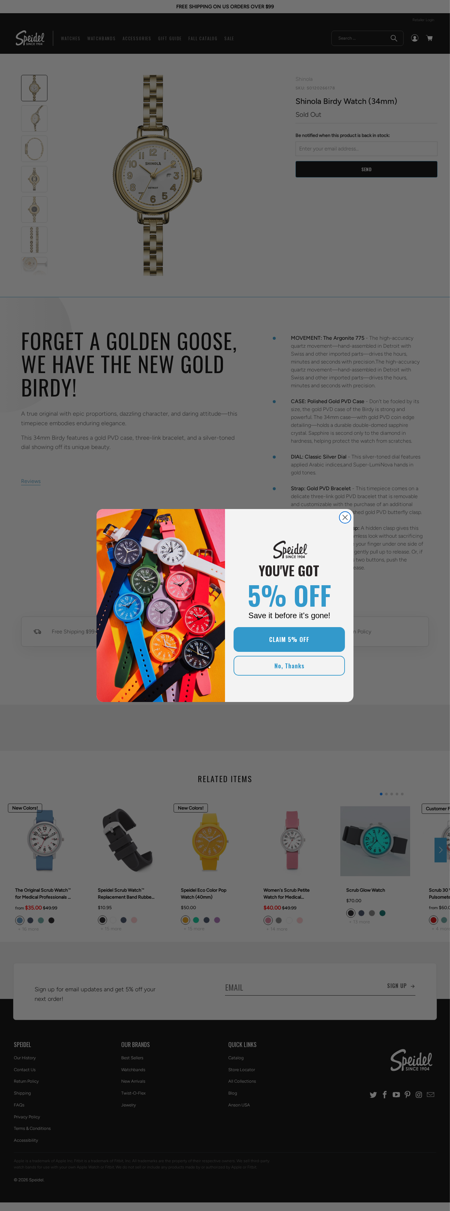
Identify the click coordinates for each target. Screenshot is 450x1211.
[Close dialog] (345, 517)
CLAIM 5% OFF (289, 639)
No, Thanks (289, 665)
